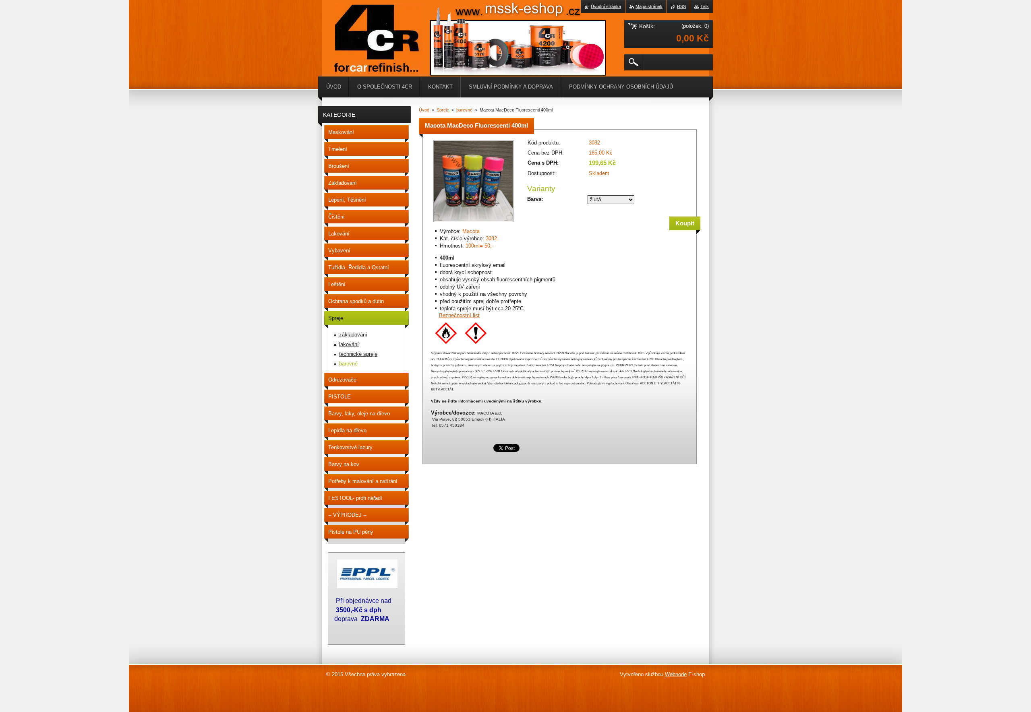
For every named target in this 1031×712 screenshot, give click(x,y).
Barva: (535, 199)
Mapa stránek (649, 6)
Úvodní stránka (606, 6)
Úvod (424, 109)
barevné (464, 109)
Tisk (704, 6)
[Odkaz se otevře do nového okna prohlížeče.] (473, 223)
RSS (681, 6)
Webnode (676, 674)
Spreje (443, 109)
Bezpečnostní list (459, 315)
